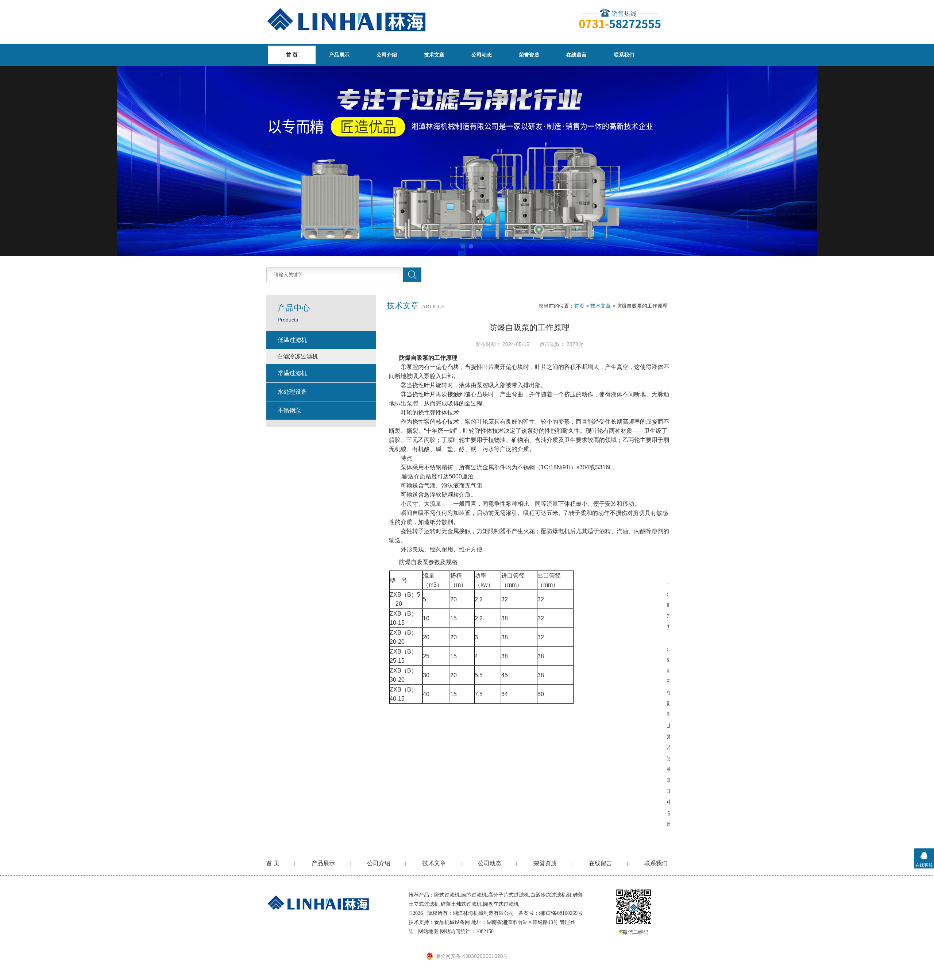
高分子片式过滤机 (508, 895)
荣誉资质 (529, 55)
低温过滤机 (292, 340)
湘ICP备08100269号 (561, 913)
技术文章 (434, 55)
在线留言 (576, 55)
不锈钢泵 (289, 410)
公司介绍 (387, 55)
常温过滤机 (292, 373)
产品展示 (339, 55)
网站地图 (428, 931)
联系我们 (624, 55)
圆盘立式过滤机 (501, 904)
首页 (579, 306)
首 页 (272, 863)
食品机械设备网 (452, 922)
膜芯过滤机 (474, 895)
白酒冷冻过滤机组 (550, 895)
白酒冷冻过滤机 (297, 356)
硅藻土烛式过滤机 (461, 904)
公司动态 (481, 55)
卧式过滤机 (447, 895)
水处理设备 (292, 392)
